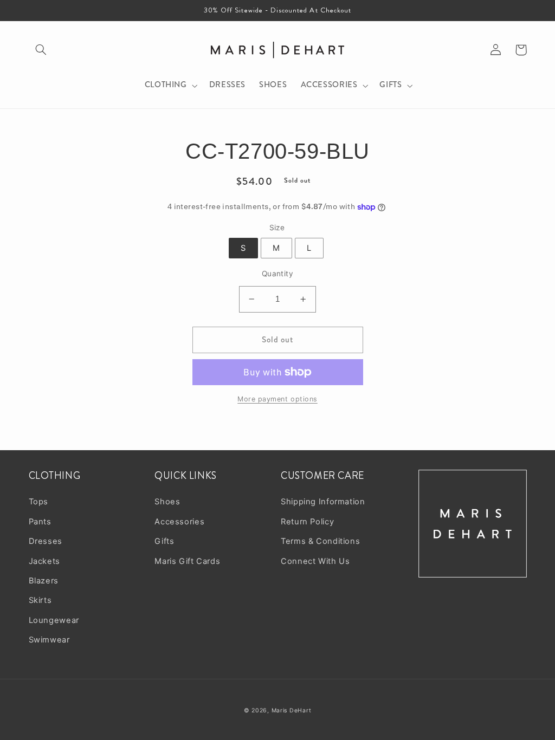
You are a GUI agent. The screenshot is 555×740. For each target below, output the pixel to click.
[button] (41, 49)
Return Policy (307, 522)
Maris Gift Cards (187, 561)
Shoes (167, 502)
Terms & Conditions (320, 541)
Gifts (164, 541)
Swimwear (49, 640)
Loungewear (54, 620)
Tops (39, 502)
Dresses (45, 541)
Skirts (40, 600)
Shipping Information (323, 502)
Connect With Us (315, 561)
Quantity (277, 273)
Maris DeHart (292, 710)
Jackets (44, 561)
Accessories (179, 522)
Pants (40, 522)
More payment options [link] (277, 399)
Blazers (44, 581)
